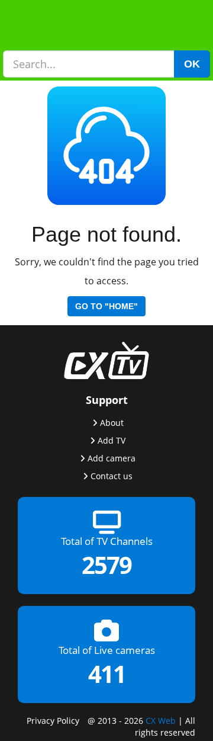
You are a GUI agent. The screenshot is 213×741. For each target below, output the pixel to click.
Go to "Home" (106, 306)
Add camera (111, 457)
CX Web (161, 720)
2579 (106, 564)
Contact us (112, 475)
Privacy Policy (53, 720)
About (112, 422)
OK (192, 64)
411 (106, 673)
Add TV (111, 439)
